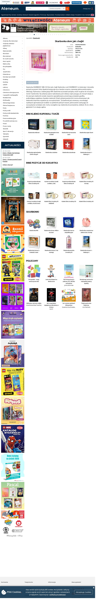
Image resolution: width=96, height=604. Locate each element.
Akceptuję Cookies (83, 592)
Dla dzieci (6, 54)
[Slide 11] (50, 34)
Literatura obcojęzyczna (11, 92)
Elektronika (6, 64)
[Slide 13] (54, 34)
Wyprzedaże (50, 15)
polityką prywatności (58, 594)
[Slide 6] (40, 34)
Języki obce (6, 72)
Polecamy (32, 261)
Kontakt (87, 15)
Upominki (6, 137)
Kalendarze (6, 74)
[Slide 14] (56, 34)
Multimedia (6, 100)
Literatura (6, 90)
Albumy (5, 38)
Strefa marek (6, 2)
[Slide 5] (38, 34)
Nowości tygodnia (34, 15)
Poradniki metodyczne (10, 121)
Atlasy (5, 48)
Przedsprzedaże (60, 15)
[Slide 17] (62, 34)
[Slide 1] (30, 34)
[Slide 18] (64, 34)
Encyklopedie (7, 67)
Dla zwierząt (7, 56)
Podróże (5, 116)
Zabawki (5, 139)
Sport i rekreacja (8, 131)
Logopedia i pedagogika (10, 95)
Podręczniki (6, 111)
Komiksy (5, 82)
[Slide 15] (58, 34)
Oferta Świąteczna (9, 105)
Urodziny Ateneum (22, 15)
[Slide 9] (46, 34)
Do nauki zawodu (8, 59)
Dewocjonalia (7, 51)
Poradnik (78, 15)
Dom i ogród (6, 61)
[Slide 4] (36, 34)
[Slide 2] (32, 34)
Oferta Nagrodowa (9, 103)
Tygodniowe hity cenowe (8, 15)
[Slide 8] (44, 34)
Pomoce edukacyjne (9, 118)
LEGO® (5, 85)
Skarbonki (32, 212)
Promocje (43, 15)
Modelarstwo (7, 98)
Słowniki (5, 129)
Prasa (5, 124)
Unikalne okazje (70, 15)
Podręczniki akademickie (11, 113)
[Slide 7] (42, 34)
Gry (4, 69)
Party (4, 108)
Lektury (5, 87)
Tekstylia (6, 134)
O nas (83, 15)
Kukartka (78, 47)
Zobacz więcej (7, 165)
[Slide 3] (34, 34)
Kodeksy (5, 79)
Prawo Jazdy (7, 126)
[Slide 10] (48, 34)
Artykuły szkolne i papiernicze (8, 45)
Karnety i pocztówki (9, 77)
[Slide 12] (52, 34)
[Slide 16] (60, 34)
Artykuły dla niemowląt (10, 41)
